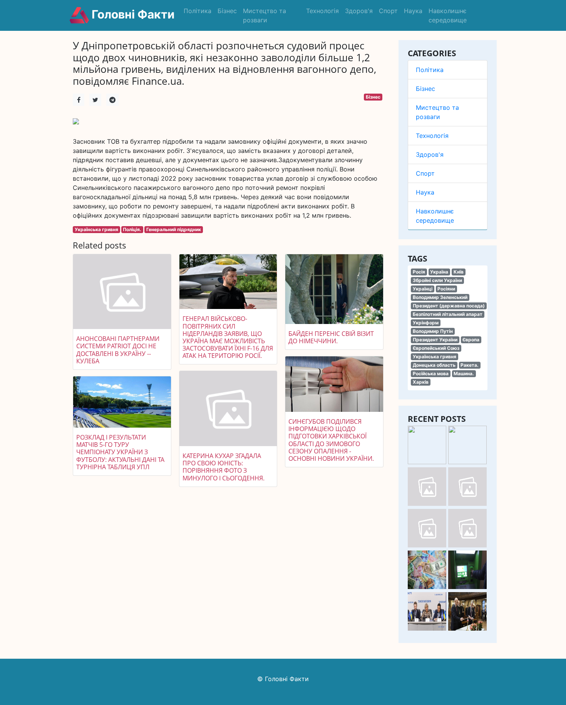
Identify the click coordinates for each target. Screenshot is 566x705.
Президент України (435, 339)
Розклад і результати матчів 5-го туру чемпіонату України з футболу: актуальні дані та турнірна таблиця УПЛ (120, 452)
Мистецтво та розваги (264, 15)
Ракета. (470, 365)
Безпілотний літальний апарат (447, 314)
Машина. (464, 373)
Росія (419, 272)
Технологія (322, 11)
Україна (439, 272)
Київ (459, 272)
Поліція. (132, 229)
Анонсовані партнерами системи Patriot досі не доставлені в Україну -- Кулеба (117, 349)
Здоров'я (359, 11)
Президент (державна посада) (449, 306)
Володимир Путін (433, 331)
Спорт (388, 11)
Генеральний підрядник (173, 229)
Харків (421, 382)
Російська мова (431, 373)
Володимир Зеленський (440, 297)
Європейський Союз (436, 348)
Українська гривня (434, 356)
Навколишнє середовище (448, 15)
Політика (197, 11)
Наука (413, 11)
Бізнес (227, 11)
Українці (422, 289)
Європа (470, 339)
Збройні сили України (437, 280)
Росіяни (446, 289)
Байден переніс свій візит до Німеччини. (331, 337)
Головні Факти (131, 14)
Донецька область (434, 365)
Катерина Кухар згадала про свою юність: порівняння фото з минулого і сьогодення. (224, 467)
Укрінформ (426, 323)
